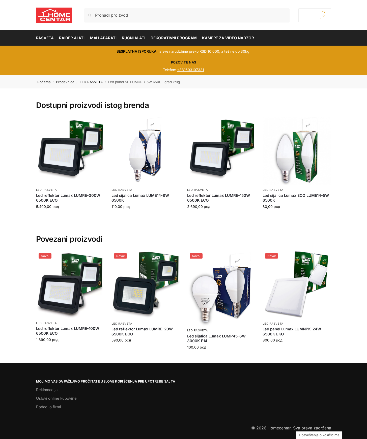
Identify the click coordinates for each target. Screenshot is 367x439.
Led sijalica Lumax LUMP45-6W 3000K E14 (216, 338)
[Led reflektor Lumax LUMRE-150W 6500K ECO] (221, 151)
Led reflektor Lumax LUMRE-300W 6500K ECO (68, 198)
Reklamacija (47, 389)
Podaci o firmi (48, 406)
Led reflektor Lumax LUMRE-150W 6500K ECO (218, 198)
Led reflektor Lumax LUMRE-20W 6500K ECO (142, 331)
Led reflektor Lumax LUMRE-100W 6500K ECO (67, 331)
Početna (44, 82)
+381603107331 (190, 70)
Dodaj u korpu (70, 217)
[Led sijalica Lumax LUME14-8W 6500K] (145, 151)
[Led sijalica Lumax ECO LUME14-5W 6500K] (297, 151)
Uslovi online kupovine (56, 398)
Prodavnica (65, 82)
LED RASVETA (91, 82)
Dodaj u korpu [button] (70, 350)
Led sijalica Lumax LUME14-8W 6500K (140, 198)
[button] (314, 15)
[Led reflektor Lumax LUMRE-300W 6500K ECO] (70, 151)
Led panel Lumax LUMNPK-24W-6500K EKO (293, 331)
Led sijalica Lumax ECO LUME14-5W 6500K (296, 198)
